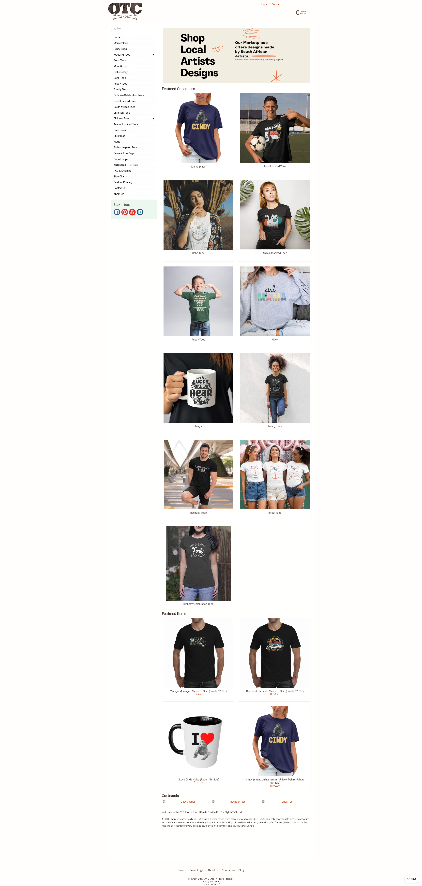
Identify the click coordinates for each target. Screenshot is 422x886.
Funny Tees (120, 48)
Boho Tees (120, 60)
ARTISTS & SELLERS (126, 165)
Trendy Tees (121, 89)
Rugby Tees (120, 83)
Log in (264, 4)
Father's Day (121, 72)
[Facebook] (117, 212)
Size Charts (120, 176)
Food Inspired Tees (125, 101)
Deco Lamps (121, 159)
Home (117, 37)
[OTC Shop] (125, 13)
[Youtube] (132, 212)
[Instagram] (140, 212)
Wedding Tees (122, 54)
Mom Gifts (120, 66)
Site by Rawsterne (211, 882)
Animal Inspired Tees (126, 124)
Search (182, 870)
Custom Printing (123, 182)
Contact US (120, 188)
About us (213, 870)
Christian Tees (122, 112)
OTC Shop (210, 879)
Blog (241, 870)
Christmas (119, 136)
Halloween (120, 130)
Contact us (228, 870)
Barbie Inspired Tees (126, 147)
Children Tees (121, 118)
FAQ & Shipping (122, 170)
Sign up (276, 4)
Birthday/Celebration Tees (129, 95)
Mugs (117, 141)
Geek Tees (120, 77)
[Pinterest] (124, 212)
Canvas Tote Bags (124, 153)
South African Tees (124, 107)
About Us (119, 194)
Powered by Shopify (211, 885)
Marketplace (121, 43)
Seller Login (197, 870)
